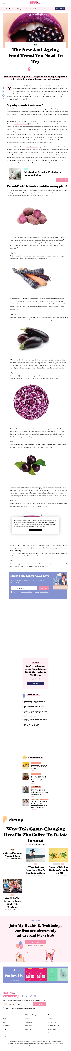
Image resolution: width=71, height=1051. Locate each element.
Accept (35, 529)
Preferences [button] (41, 526)
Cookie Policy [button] (49, 524)
